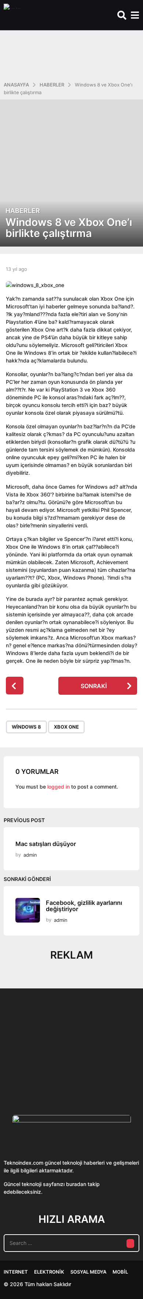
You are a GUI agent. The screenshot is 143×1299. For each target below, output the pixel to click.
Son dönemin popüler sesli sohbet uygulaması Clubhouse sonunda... (39, 1073)
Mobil (120, 1272)
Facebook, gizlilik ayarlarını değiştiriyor (84, 906)
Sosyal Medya (88, 1272)
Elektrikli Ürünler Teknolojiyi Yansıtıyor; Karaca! (113, 1073)
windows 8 (26, 727)
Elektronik (49, 1272)
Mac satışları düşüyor (45, 843)
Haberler (23, 211)
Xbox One (66, 727)
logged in (58, 786)
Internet (16, 1272)
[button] (121, 15)
